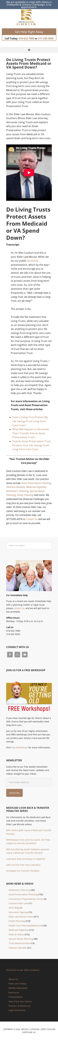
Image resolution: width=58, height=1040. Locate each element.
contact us (19, 608)
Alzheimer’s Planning (17, 491)
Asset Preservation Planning (36, 483)
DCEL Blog (14, 907)
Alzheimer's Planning (19, 890)
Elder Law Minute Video (21, 916)
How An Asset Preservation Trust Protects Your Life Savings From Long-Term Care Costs (31, 445)
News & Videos (16, 934)
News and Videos (17, 983)
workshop (33, 260)
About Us (13, 979)
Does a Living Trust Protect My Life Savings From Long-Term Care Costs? (30, 421)
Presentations (16, 996)
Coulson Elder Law (18, 903)
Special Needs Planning (21, 938)
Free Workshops (19, 747)
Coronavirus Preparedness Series (26, 898)
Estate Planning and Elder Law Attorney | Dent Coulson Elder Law (29, 17)
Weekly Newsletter (18, 987)
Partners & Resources (20, 1005)
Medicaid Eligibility (36, 487)
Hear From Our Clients (20, 1001)
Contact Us (32, 519)
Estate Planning (25, 495)
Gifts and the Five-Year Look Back (23, 864)
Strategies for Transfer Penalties (23, 870)
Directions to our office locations (22, 969)
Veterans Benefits (15, 487)
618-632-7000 (26, 38)
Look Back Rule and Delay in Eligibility (25, 858)
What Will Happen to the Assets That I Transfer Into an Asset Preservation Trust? (30, 433)
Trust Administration (19, 943)
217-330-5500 (46, 38)
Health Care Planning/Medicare (25, 925)
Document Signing (18, 912)
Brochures (14, 992)
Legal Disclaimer (17, 1010)
